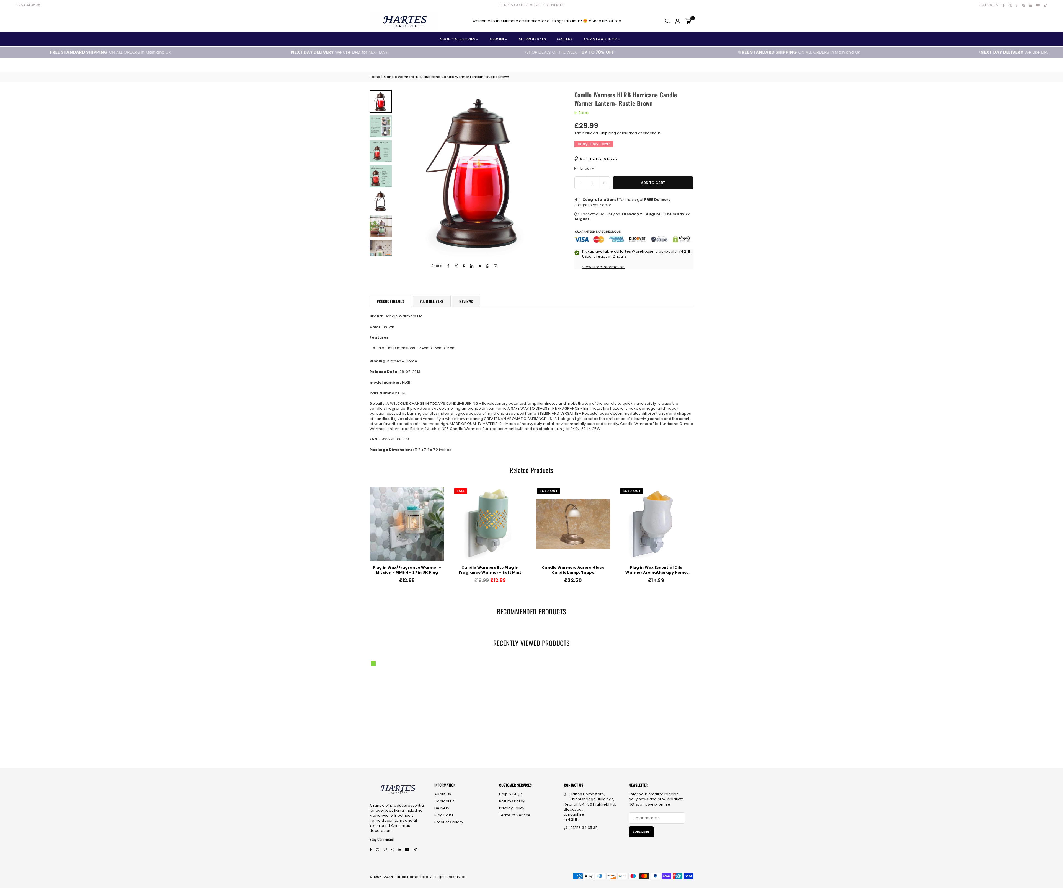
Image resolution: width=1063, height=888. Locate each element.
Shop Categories (457, 39)
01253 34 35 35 (28, 4)
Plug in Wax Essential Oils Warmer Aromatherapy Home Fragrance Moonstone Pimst (392, 570)
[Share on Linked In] (472, 265)
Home (375, 77)
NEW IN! (497, 39)
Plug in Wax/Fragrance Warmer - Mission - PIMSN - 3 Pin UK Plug (642, 570)
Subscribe (641, 831)
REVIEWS (466, 301)
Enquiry (586, 168)
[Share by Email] (495, 265)
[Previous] (402, 173)
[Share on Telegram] (480, 265)
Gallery (565, 39)
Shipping (608, 133)
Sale (696, 491)
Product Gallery (448, 822)
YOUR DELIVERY (431, 301)
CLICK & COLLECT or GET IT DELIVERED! (531, 4)
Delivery (441, 808)
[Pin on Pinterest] (464, 265)
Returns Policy (512, 801)
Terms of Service (514, 815)
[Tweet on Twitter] (456, 265)
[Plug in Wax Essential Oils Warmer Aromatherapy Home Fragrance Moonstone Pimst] (393, 524)
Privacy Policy (512, 808)
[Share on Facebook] (449, 265)
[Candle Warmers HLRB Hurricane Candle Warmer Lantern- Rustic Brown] (380, 101)
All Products (532, 39)
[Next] (553, 173)
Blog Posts (444, 815)
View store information (603, 266)
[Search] (668, 21)
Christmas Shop (600, 39)
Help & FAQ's (511, 794)
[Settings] (678, 21)
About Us (442, 794)
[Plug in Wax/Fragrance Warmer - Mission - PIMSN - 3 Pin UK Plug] (642, 524)
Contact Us (444, 801)
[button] (688, 21)
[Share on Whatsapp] (488, 265)
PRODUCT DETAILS (390, 301)
